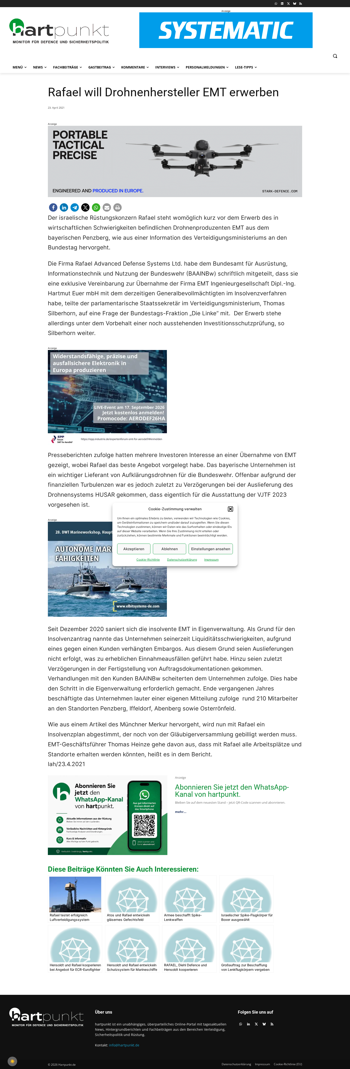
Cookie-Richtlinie (148, 559)
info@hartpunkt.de (124, 1045)
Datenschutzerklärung (182, 559)
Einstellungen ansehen (210, 549)
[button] (230, 509)
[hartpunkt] (59, 31)
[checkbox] (12, 1061)
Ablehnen (169, 549)
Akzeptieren (133, 549)
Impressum (211, 559)
